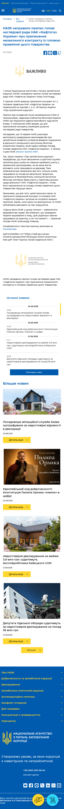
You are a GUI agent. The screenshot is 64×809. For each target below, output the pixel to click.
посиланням (9, 229)
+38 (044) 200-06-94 (34, 770)
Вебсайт (5, 3)
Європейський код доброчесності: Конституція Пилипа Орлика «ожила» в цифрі (31, 492)
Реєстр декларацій (19, 3)
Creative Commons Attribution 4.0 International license (30, 799)
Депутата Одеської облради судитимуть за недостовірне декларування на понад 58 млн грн (32, 627)
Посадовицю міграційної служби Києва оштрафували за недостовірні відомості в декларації (32, 425)
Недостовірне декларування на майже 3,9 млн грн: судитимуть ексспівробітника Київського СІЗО (30, 559)
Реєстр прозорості (38, 3)
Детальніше (16, 440)
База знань (54, 3)
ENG (55, 11)
